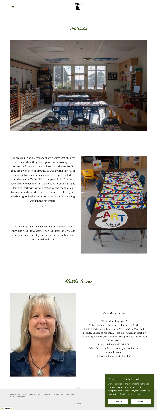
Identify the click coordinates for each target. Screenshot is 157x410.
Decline (118, 401)
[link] (78, 6)
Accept (141, 401)
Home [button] (78, 403)
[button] (12, 6)
